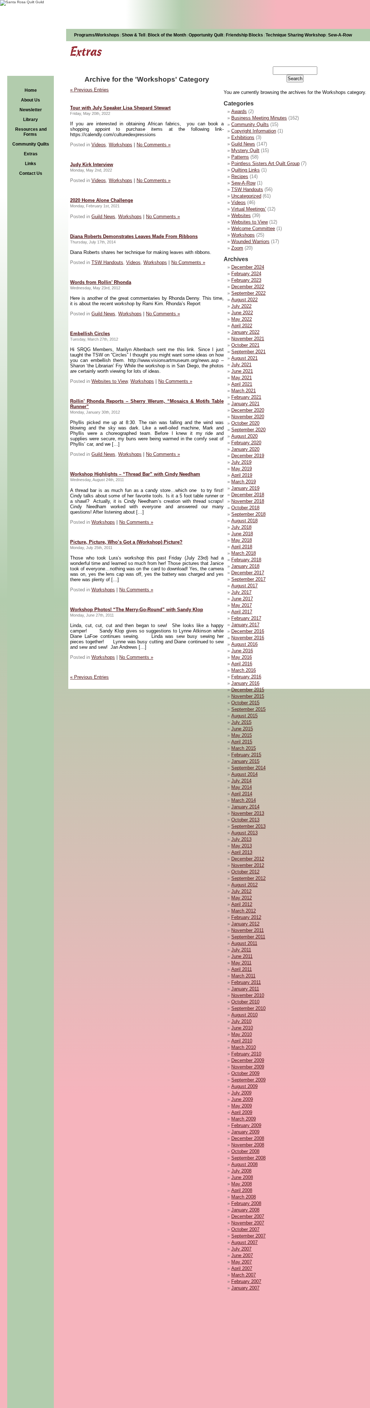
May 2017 (241, 605)
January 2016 (245, 683)
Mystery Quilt (245, 150)
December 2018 (247, 494)
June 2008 (242, 1177)
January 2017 (245, 624)
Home (31, 90)
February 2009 (246, 1125)
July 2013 (241, 839)
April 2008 (241, 1190)
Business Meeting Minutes (259, 118)
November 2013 (247, 813)
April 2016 (241, 663)
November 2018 (247, 501)
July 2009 (241, 1093)
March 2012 (243, 911)
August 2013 (244, 832)
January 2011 (245, 989)
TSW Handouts (247, 189)
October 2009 (245, 1073)
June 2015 (242, 728)
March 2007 (243, 1275)
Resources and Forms (31, 132)
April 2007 (241, 1268)
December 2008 (247, 1138)
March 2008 (243, 1197)
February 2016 (246, 676)
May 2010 (241, 1034)
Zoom (237, 248)
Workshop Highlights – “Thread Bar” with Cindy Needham (135, 474)
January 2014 (245, 806)
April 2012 (241, 904)
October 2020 (245, 423)
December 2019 (247, 455)
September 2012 (248, 878)
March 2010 (243, 1047)
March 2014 (243, 800)
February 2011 (246, 982)
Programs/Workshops (96, 35)
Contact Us (30, 173)
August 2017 (244, 585)
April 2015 (241, 741)
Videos (238, 202)
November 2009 (247, 1067)
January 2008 (245, 1210)
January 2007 (245, 1288)
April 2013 (241, 852)
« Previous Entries (89, 89)
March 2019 (243, 481)
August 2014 (244, 774)
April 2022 (241, 325)
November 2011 (247, 930)
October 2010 (245, 1002)
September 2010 (248, 1008)
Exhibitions (242, 137)
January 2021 (245, 403)
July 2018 (241, 527)
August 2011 (244, 943)
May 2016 (241, 657)
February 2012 (246, 917)
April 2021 (241, 384)
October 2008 (245, 1151)
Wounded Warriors (250, 241)
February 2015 (246, 754)
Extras (31, 153)
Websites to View (249, 222)
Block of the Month (167, 35)
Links (30, 163)
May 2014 (241, 787)
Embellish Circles (90, 333)
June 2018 (242, 533)
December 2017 (247, 572)
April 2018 (241, 546)
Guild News (243, 144)
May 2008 (241, 1184)
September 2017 (248, 579)
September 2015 (248, 709)
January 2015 (245, 761)
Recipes (239, 176)
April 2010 (241, 1041)
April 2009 (241, 1112)
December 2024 (247, 267)
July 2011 (241, 950)
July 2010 (241, 1021)
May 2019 (241, 468)
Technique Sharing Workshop (296, 35)
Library (30, 119)
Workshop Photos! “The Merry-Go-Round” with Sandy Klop (136, 609)
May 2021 (241, 377)
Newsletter (31, 109)
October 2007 (245, 1229)
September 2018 (248, 514)
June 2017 (242, 598)
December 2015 (247, 689)
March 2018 (243, 553)
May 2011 (241, 963)
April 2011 (241, 969)
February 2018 (246, 559)
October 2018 (245, 507)
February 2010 (246, 1054)
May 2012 (241, 897)
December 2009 (247, 1060)
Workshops (243, 235)
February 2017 (246, 618)
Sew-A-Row (340, 35)
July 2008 (241, 1171)
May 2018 (241, 540)
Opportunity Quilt (206, 35)
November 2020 (247, 416)
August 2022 (244, 299)
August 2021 (244, 358)
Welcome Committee (253, 228)
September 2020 (248, 429)
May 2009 (241, 1106)
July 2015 (241, 722)
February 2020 (246, 442)
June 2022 (242, 312)
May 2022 (241, 319)
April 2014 (241, 793)
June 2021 (242, 371)
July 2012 (241, 891)
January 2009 (245, 1132)
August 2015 (244, 715)
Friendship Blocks (244, 35)
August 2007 (244, 1242)
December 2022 (247, 286)
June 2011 (242, 956)
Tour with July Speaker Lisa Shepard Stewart (120, 108)
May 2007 (241, 1262)
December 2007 (247, 1216)
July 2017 (241, 592)
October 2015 (245, 702)
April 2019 (241, 475)
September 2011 (248, 937)
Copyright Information (253, 131)
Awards (239, 111)
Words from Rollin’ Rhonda (100, 282)
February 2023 (246, 280)
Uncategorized (246, 196)
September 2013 (248, 826)
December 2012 (247, 858)
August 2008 (244, 1164)
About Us (30, 100)
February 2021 (246, 397)
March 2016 (243, 670)
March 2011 (243, 976)
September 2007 (248, 1236)
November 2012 (247, 865)
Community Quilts (30, 144)
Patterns (240, 157)
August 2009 (244, 1086)
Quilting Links (245, 170)
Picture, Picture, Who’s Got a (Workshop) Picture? (126, 542)
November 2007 (247, 1223)
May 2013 (241, 845)
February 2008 (246, 1203)
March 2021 (243, 390)
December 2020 (247, 410)
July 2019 (241, 462)
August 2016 (244, 644)
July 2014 (241, 780)
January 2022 (245, 332)
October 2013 (245, 819)
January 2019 (245, 488)
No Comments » (154, 144)
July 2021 (241, 364)
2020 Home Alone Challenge (101, 200)
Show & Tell (133, 35)
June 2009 (242, 1099)
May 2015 (241, 735)
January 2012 (245, 924)
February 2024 (246, 273)
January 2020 (245, 449)
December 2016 (247, 631)
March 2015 (243, 748)
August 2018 (244, 520)
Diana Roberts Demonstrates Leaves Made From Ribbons (134, 236)
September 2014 (248, 767)
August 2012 (244, 884)
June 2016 (242, 650)
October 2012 (245, 871)
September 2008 (248, 1158)
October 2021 (245, 345)
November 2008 (247, 1145)
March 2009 (243, 1119)
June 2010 (242, 1028)
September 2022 (248, 293)
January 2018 (245, 566)
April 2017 (241, 611)
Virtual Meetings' (248, 209)
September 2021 (248, 351)
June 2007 (242, 1255)
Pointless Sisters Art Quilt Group (265, 163)
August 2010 (244, 1015)
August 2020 (244, 436)
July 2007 (241, 1249)
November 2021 (247, 338)
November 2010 (247, 995)
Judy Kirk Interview (91, 164)
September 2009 (248, 1080)
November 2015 (247, 696)
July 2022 (241, 306)
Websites (241, 215)
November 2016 (247, 637)
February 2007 (246, 1281)
